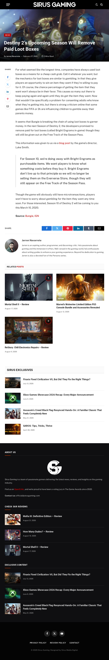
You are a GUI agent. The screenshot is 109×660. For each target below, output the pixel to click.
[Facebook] (8, 77)
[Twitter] (8, 84)
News (7, 35)
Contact (74, 643)
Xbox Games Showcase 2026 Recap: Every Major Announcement (58, 394)
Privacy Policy (38, 643)
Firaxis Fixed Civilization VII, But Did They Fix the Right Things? (56, 379)
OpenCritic (19, 489)
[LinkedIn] (8, 92)
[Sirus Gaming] (54, 5)
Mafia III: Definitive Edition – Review (42, 516)
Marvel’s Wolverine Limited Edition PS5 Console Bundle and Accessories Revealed (78, 306)
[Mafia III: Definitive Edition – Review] (12, 519)
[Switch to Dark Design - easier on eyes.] (96, 4)
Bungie (29, 215)
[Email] (8, 106)
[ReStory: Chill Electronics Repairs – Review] (29, 330)
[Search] (101, 4)
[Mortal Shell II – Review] (29, 287)
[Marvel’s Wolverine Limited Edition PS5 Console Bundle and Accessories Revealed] (80, 287)
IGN (36, 215)
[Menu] (8, 4)
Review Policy (58, 643)
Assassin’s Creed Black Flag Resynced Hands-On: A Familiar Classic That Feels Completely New (62, 412)
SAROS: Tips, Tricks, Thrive (37, 425)
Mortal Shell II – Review (17, 304)
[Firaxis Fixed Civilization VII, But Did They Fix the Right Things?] (13, 382)
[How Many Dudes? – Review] (12, 535)
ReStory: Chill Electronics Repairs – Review (27, 347)
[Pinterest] (8, 99)
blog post (65, 143)
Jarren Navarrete (13, 56)
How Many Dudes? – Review (38, 531)
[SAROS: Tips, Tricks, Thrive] (13, 429)
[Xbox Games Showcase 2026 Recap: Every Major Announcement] (13, 398)
